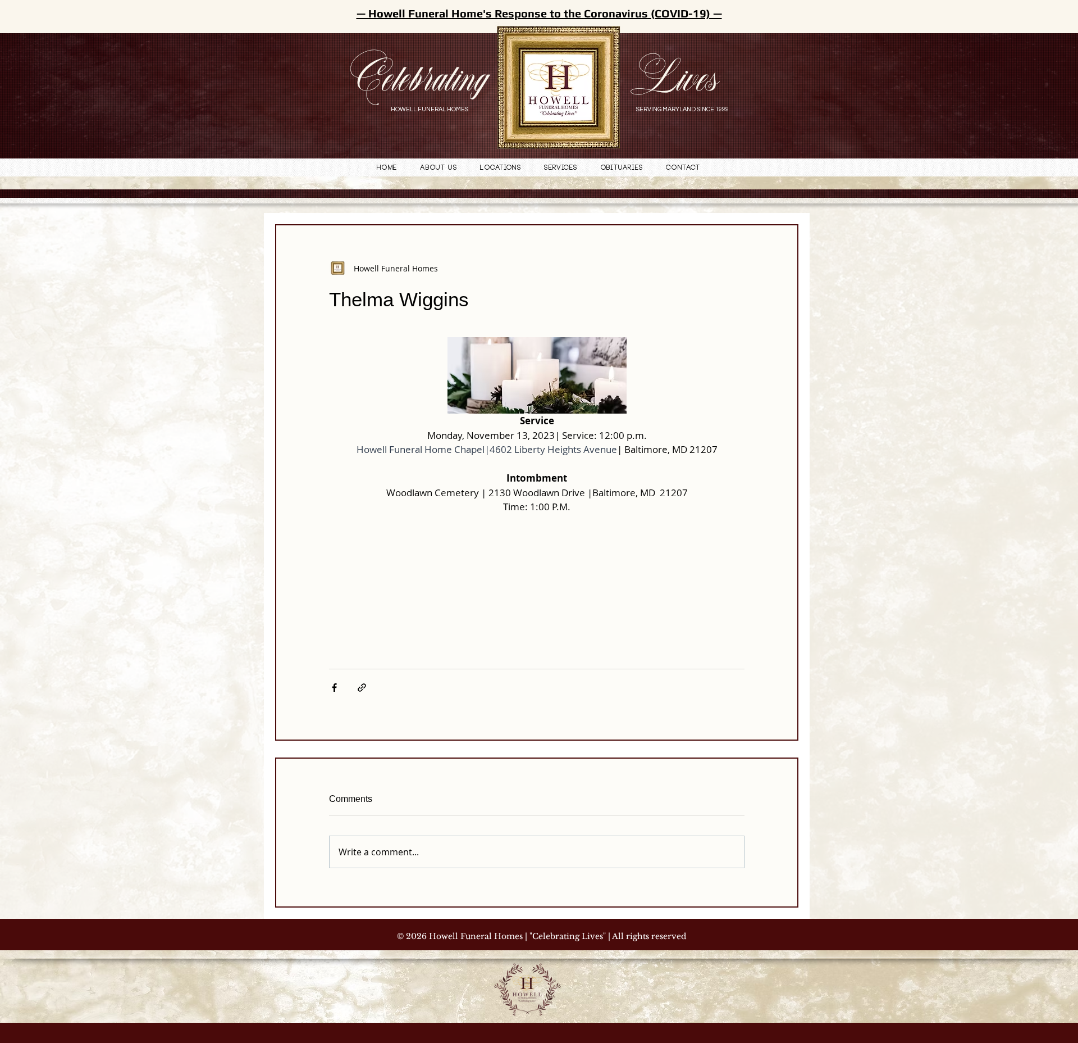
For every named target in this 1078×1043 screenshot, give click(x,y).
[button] (501, 168)
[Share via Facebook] (334, 687)
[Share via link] (362, 687)
